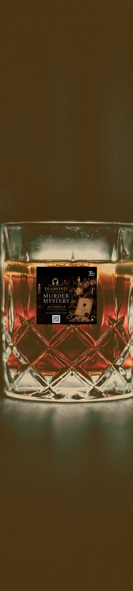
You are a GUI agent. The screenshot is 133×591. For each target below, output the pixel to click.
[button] (92, 320)
